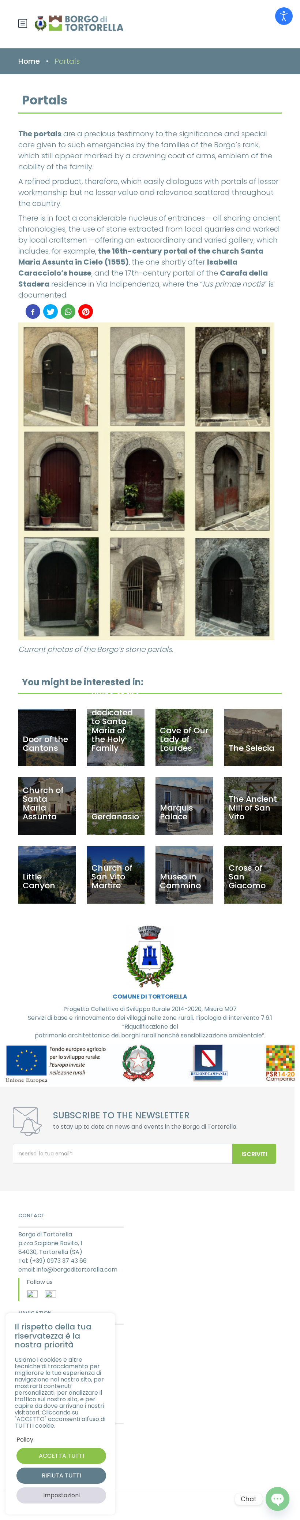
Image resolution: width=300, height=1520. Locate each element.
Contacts (31, 1398)
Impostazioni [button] (61, 1495)
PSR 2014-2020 (37, 1464)
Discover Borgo (38, 1331)
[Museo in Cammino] (184, 875)
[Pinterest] (85, 311)
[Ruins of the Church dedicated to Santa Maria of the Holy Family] (116, 738)
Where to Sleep (38, 1364)
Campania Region (42, 1447)
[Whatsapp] (68, 311)
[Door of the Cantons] (47, 738)
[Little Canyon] (47, 875)
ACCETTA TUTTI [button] (61, 1455)
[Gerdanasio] (116, 806)
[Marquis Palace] (184, 806)
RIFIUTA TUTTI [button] (61, 1475)
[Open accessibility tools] (284, 16)
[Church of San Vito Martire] (116, 875)
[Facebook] (33, 311)
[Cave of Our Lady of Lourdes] (184, 738)
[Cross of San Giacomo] (253, 875)
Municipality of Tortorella (52, 1430)
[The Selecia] (253, 738)
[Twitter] (50, 311)
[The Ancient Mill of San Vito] (253, 806)
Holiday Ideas (36, 1381)
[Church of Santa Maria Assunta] (47, 806)
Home (29, 61)
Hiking (26, 1347)
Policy (24, 1439)
